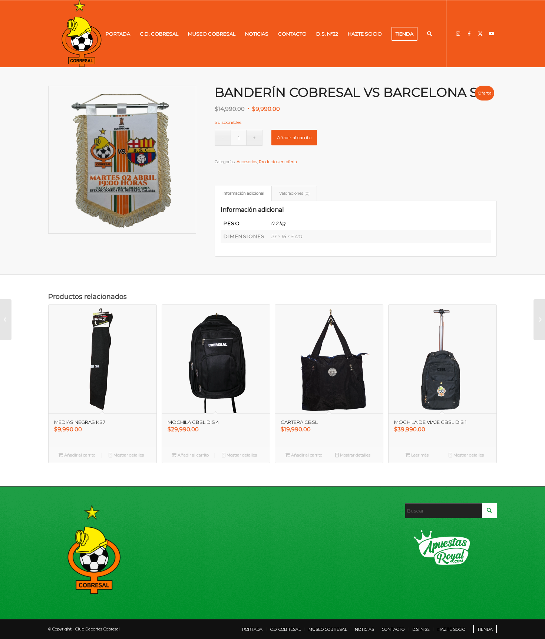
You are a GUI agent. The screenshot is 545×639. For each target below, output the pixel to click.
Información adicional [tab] (243, 193)
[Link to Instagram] (457, 33)
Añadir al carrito (294, 137)
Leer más (419, 455)
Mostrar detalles (128, 455)
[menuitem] (118, 33)
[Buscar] (429, 33)
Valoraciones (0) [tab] (294, 193)
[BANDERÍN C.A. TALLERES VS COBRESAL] (539, 319)
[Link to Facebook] (469, 33)
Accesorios (247, 161)
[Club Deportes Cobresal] (81, 33)
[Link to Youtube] (491, 33)
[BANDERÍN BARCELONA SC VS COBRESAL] (5, 319)
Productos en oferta (278, 161)
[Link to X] (480, 33)
